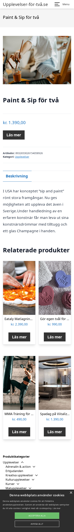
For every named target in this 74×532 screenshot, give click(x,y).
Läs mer (13, 134)
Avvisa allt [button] (37, 523)
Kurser (10, 484)
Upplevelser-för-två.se (25, 4)
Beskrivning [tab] (17, 176)
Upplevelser (22, 156)
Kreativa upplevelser (19, 475)
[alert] (37, 511)
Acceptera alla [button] (37, 515)
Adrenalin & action (18, 467)
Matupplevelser (16, 488)
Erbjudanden (14, 471)
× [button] (71, 492)
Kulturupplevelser (18, 480)
